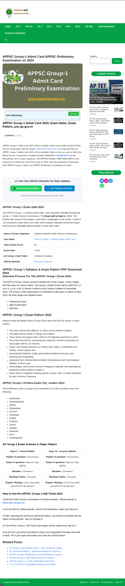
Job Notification (106, 26)
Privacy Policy (107, 582)
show (18, 136)
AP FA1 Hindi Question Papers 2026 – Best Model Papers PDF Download (99, 121)
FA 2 (40, 26)
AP (10, 216)
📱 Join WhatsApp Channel (26, 188)
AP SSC (89, 26)
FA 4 (68, 26)
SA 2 (77, 26)
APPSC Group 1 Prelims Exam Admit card (54, 239)
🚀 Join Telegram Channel (59, 188)
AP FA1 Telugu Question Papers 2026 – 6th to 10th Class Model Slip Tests (99, 146)
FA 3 (59, 26)
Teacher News (23, 582)
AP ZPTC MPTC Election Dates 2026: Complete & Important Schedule (99, 109)
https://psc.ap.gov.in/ (46, 149)
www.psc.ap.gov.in (43, 261)
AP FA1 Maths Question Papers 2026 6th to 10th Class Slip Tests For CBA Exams (99, 133)
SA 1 (49, 26)
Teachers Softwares (15, 33)
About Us (83, 582)
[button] (6, 40)
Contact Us (94, 582)
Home (8, 26)
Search (93, 56)
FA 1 (18, 26)
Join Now (73, 114)
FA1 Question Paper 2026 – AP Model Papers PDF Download (100, 157)
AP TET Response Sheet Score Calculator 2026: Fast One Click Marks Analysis (103, 100)
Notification (63, 155)
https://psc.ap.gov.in (13, 503)
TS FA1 (29, 26)
